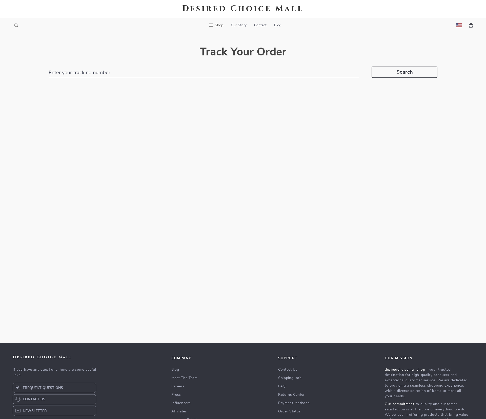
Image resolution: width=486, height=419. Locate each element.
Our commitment (399, 404)
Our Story (239, 25)
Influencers (181, 403)
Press (176, 394)
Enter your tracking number (79, 72)
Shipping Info (290, 378)
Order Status (289, 411)
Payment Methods (294, 403)
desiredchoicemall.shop (405, 369)
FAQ (282, 386)
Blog (277, 25)
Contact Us (288, 369)
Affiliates (179, 411)
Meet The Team (184, 378)
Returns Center (291, 394)
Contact (260, 25)
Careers (178, 386)
